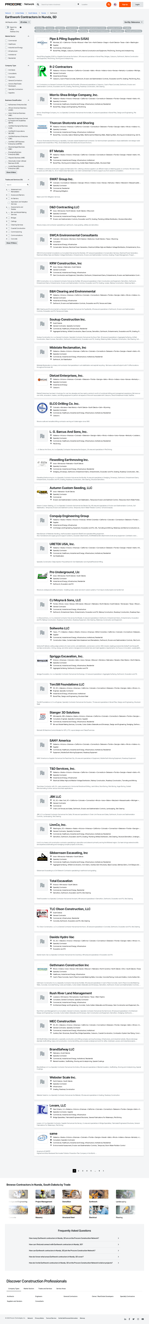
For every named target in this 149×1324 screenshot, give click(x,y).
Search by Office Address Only (14, 29)
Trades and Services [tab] (45, 1288)
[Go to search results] (28, 184)
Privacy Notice (39, 1318)
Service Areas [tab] (61, 1288)
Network (29, 4)
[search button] (108, 4)
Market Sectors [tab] (29, 1288)
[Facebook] (129, 1319)
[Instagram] (138, 1319)
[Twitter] (133, 1319)
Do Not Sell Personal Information (68, 1318)
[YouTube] (143, 1319)
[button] (6, 40)
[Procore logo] (13, 4)
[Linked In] (125, 1319)
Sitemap (82, 1318)
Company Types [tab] (13, 1288)
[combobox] (93, 4)
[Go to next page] (103, 1171)
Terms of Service (51, 1318)
